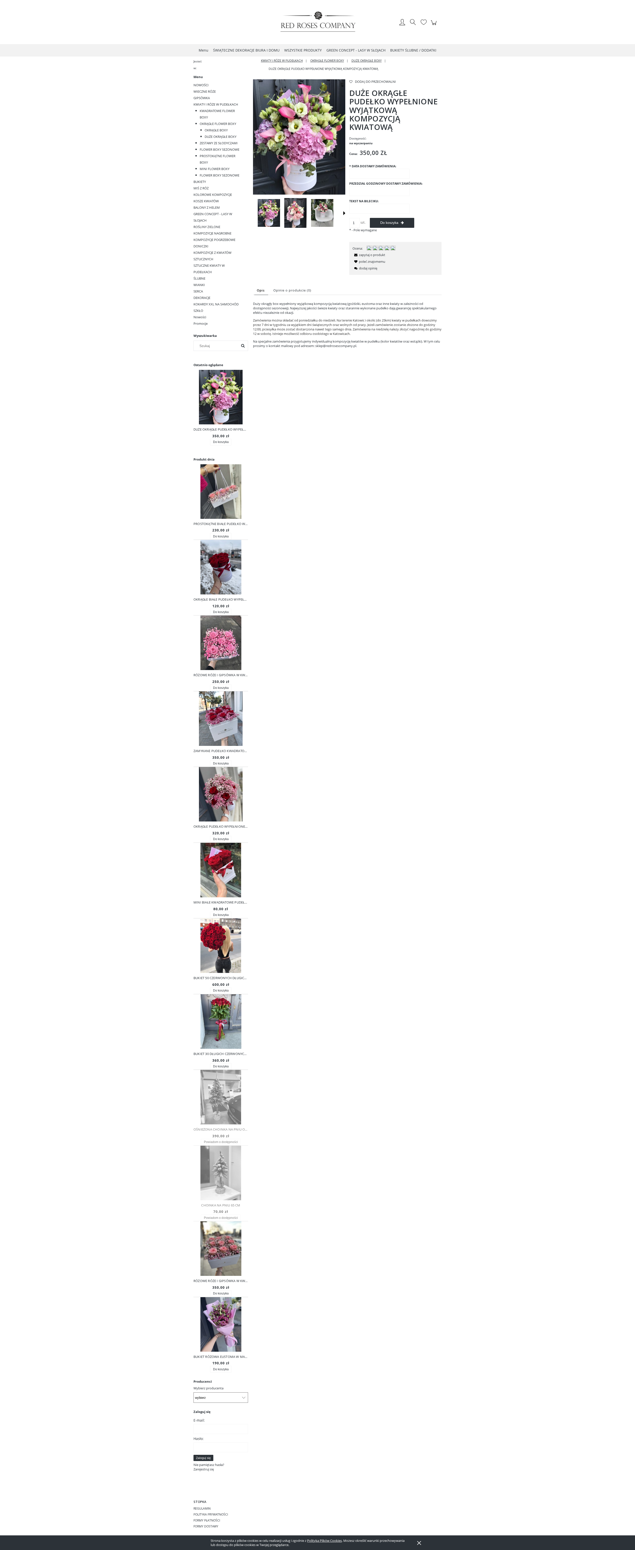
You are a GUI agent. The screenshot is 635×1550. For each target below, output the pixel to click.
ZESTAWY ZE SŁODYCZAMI (219, 143)
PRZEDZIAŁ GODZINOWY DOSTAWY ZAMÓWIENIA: (385, 183)
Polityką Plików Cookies (324, 1540)
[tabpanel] (347, 324)
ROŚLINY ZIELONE (206, 227)
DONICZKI (200, 246)
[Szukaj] (243, 346)
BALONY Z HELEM (206, 207)
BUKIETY (199, 181)
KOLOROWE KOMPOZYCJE (212, 194)
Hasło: (198, 1438)
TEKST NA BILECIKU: (364, 201)
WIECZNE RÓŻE (204, 91)
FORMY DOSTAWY (205, 1526)
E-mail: (199, 1420)
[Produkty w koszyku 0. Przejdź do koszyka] (434, 25)
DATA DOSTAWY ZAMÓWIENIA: (372, 166)
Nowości (199, 317)
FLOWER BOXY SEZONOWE (219, 149)
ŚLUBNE (199, 278)
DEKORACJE (201, 297)
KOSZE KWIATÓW (206, 201)
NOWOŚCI (201, 85)
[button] (344, 213)
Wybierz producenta (208, 1388)
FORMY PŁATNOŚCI (206, 1520)
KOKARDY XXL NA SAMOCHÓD (216, 304)
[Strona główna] (317, 22)
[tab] (261, 290)
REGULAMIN (202, 1508)
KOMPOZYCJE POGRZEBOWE (214, 239)
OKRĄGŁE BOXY (216, 130)
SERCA (198, 291)
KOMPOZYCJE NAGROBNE (212, 233)
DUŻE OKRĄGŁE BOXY (220, 136)
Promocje (200, 323)
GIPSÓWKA (201, 98)
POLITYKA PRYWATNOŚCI (210, 1514)
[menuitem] (203, 50)
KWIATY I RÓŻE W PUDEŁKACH (215, 104)
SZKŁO (198, 310)
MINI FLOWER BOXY (214, 169)
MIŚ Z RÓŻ (201, 188)
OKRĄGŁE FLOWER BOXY (218, 123)
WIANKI (199, 285)
